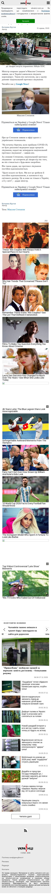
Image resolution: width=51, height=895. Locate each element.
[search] (3, 3)
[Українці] (25, 3)
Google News (22, 84)
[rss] (25, 830)
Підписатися (28, 130)
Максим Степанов (16, 209)
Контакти (5, 869)
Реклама (5, 861)
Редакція (5, 865)
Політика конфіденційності (12, 857)
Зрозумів (25, 21)
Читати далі (25, 816)
